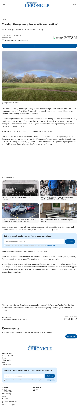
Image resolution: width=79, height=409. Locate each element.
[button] (4, 4)
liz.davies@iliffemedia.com (14, 405)
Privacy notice (50, 245)
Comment (71, 336)
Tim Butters (7, 35)
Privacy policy (6, 360)
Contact (4, 358)
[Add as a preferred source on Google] (58, 37)
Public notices (6, 364)
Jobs (3, 362)
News (4, 19)
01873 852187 (12, 402)
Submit (70, 241)
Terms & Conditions (8, 356)
